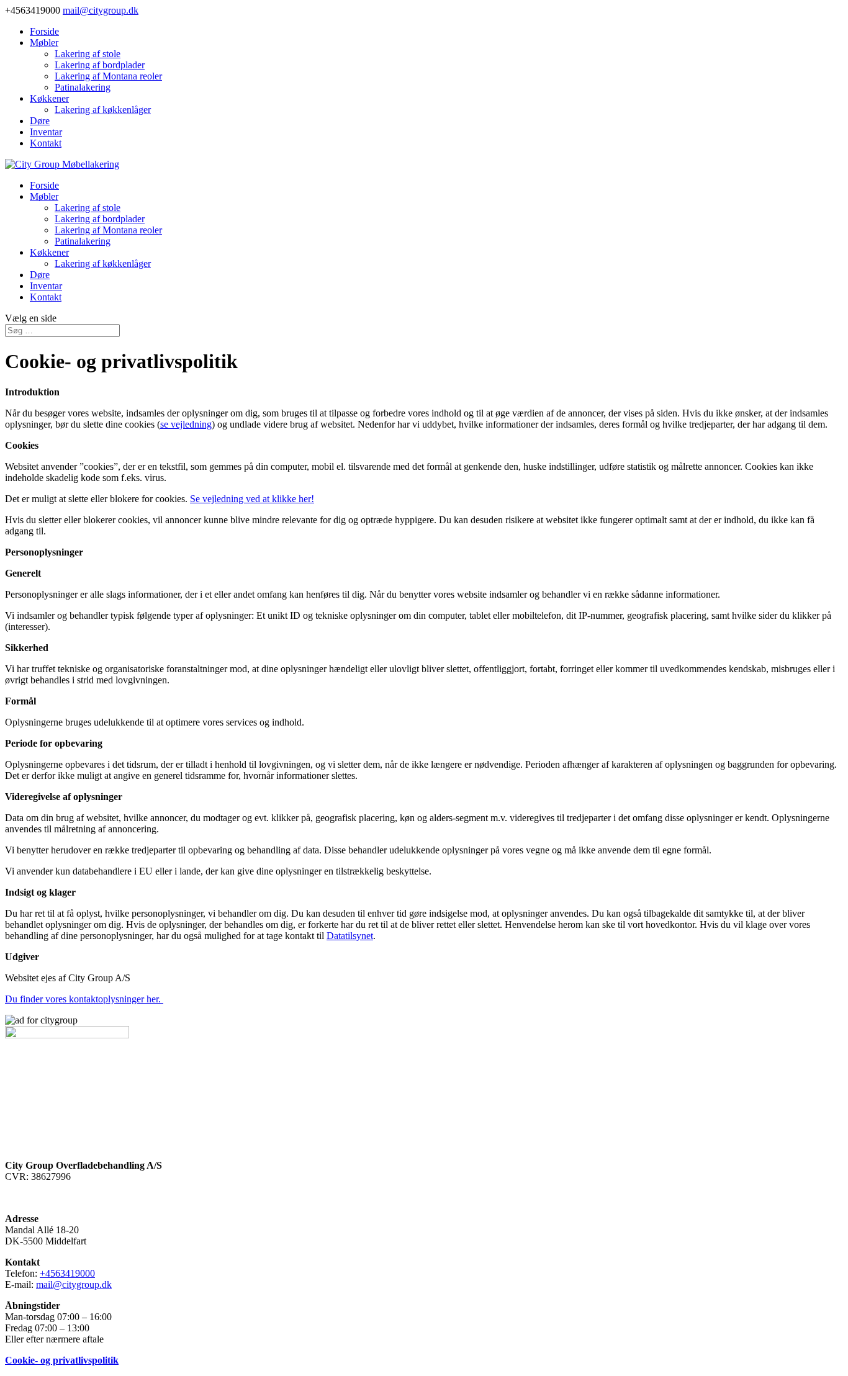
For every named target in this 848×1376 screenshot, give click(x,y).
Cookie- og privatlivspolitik (62, 1360)
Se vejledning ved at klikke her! (252, 498)
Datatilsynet (350, 935)
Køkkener (49, 98)
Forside (44, 31)
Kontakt (45, 143)
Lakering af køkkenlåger (103, 109)
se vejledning (186, 424)
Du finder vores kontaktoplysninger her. (84, 999)
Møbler (44, 42)
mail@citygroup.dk (74, 1284)
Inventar (46, 132)
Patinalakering (83, 87)
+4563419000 (67, 1273)
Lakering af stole (87, 53)
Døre (40, 120)
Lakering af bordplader (100, 65)
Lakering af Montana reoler (108, 76)
